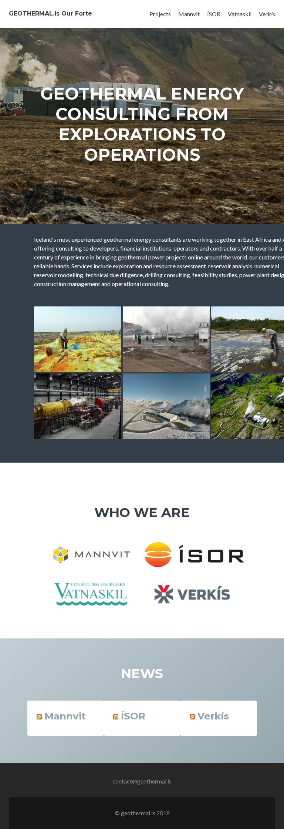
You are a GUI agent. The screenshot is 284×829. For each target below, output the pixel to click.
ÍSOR (213, 13)
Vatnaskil (239, 13)
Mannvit (189, 13)
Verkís (267, 13)
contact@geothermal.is (142, 781)
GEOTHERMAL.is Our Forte (50, 13)
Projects (160, 13)
